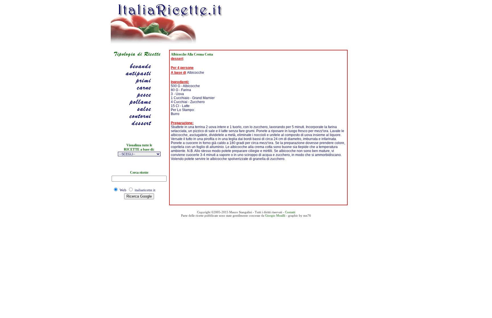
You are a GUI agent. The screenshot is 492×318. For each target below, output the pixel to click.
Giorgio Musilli (275, 215)
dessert (177, 59)
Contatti (290, 212)
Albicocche (195, 73)
